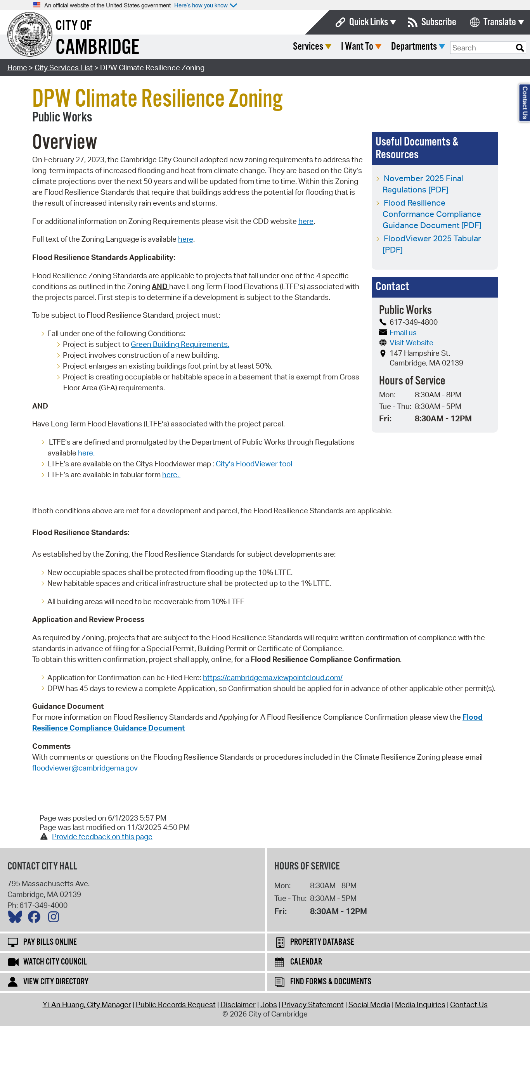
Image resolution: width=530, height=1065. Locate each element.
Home (17, 67)
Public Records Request (176, 1004)
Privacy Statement (313, 1004)
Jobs (268, 1004)
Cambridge (97, 48)
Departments (414, 46)
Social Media (369, 1004)
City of (73, 26)
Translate (499, 22)
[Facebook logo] (36, 918)
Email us (403, 332)
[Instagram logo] (55, 918)
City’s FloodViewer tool (254, 463)
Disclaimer (238, 1004)
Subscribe (438, 22)
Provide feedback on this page (102, 836)
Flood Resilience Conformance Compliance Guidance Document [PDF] (432, 213)
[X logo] (17, 918)
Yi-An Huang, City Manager (87, 1004)
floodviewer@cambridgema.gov (85, 767)
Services (308, 46)
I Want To (357, 46)
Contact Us (469, 1004)
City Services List (64, 67)
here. (85, 452)
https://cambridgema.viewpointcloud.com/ (273, 677)
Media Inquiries (420, 1004)
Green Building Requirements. (180, 344)
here (305, 221)
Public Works (62, 117)
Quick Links (368, 22)
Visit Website (411, 342)
